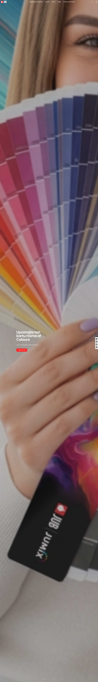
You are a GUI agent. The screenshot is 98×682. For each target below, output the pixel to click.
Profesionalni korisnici (69, 1)
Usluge (59, 1)
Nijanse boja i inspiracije (36, 1)
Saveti (53, 1)
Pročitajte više (22, 350)
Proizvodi (47, 1)
